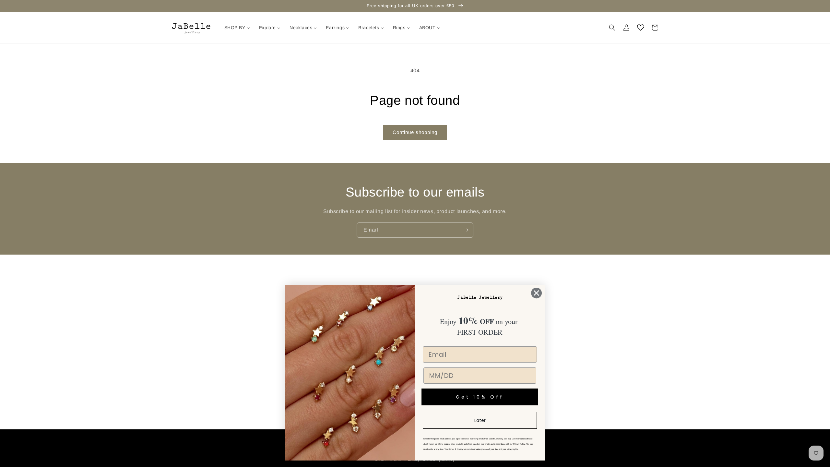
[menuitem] (237, 27)
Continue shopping (415, 132)
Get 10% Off (480, 397)
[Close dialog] (536, 293)
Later (480, 420)
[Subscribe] (466, 230)
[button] (612, 27)
